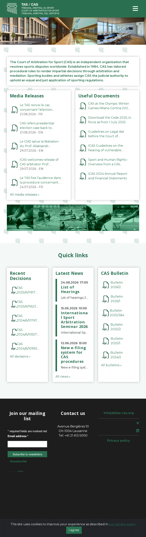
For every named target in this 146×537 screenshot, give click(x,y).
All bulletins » (111, 365)
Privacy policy (118, 440)
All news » (63, 376)
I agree (74, 530)
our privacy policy (122, 524)
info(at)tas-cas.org (119, 413)
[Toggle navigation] (135, 8)
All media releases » (24, 194)
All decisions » (20, 356)
